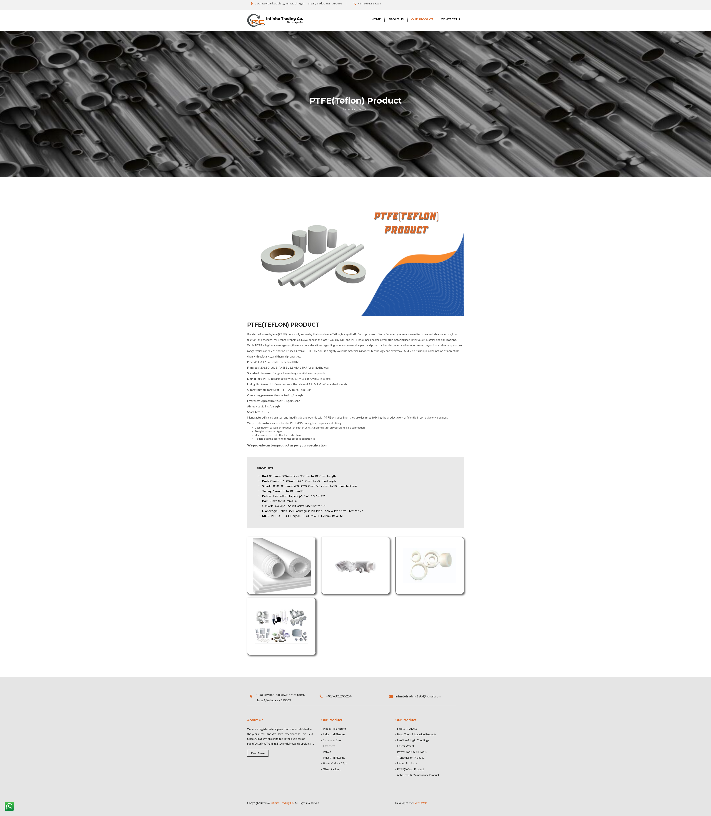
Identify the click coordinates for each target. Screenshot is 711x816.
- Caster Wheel (404, 746)
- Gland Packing (331, 769)
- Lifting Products (406, 763)
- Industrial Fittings (333, 757)
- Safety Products (406, 728)
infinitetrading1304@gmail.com (418, 696)
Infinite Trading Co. (282, 803)
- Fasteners (328, 746)
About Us (396, 19)
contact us (450, 19)
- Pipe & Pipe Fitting (333, 728)
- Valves (326, 751)
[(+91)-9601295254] (9, 805)
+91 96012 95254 (369, 3)
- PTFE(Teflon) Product (409, 769)
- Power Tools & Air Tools (411, 751)
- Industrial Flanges (333, 734)
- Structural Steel (331, 740)
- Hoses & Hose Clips (334, 763)
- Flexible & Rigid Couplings (412, 740)
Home (376, 19)
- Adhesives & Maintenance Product (417, 775)
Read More (258, 753)
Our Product (422, 19)
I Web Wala (420, 803)
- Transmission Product (409, 757)
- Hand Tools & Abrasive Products (416, 734)
